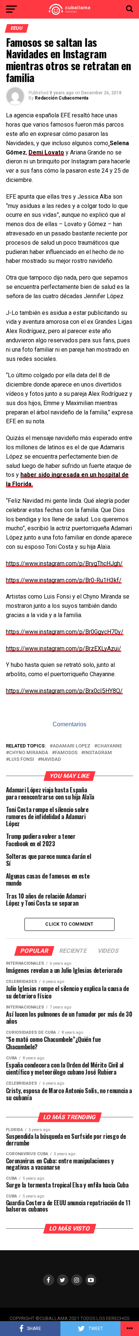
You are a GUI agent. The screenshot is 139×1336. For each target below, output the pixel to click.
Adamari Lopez (71, 746)
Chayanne (109, 746)
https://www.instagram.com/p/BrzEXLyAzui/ (63, 648)
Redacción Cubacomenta (61, 98)
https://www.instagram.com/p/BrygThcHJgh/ (64, 563)
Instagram (98, 752)
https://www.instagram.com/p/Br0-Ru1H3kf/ (64, 580)
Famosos (66, 752)
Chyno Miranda (28, 752)
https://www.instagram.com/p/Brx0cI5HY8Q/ (64, 690)
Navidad (51, 759)
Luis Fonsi (21, 759)
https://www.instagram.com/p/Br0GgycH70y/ (64, 631)
